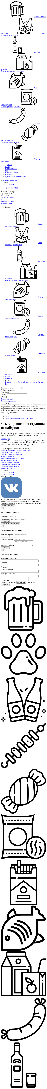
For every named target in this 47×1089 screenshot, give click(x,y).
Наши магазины (11, 169)
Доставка (8, 165)
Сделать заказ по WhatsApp (15, 176)
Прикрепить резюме (8, 582)
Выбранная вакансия (9, 558)
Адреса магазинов (7, 197)
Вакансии (9, 175)
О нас (7, 167)
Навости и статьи (11, 173)
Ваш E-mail (5, 392)
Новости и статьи (30, 382)
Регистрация (9, 201)
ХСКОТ (8, 416)
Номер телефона (7, 519)
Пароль (3, 394)
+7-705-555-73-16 (7, 184)
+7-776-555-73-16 (11, 188)
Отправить (5, 521)
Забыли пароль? (7, 399)
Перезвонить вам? (8, 505)
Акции (7, 376)
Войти (4, 397)
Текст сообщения (7, 545)
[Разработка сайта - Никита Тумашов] (15, 451)
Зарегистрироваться (8, 401)
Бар (6, 171)
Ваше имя (4, 517)
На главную (5, 439)
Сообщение (5, 580)
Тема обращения (7, 535)
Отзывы (21, 382)
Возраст (4, 567)
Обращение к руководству (10, 523)
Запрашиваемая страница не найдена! (19, 418)
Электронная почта (8, 573)
